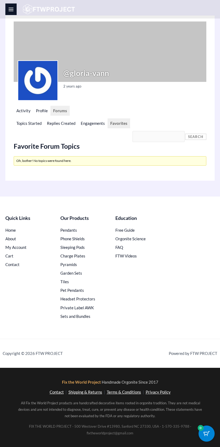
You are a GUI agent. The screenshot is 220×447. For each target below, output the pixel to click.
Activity (23, 110)
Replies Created (61, 123)
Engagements (93, 123)
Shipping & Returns (85, 392)
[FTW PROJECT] (50, 9)
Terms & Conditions (124, 392)
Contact (57, 392)
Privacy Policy (158, 392)
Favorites (118, 123)
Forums (60, 110)
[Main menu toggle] (11, 9)
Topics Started (29, 123)
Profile (42, 110)
